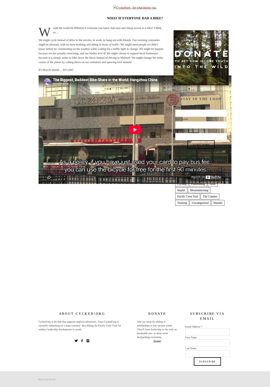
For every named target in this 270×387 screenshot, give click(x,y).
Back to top (46, 379)
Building (200, 177)
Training (182, 202)
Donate (157, 341)
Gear (212, 184)
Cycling (181, 184)
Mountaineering (199, 190)
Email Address (184, 107)
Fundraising (198, 184)
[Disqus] (102, 253)
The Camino (210, 196)
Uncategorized (200, 202)
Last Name (181, 130)
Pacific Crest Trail (187, 196)
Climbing (215, 177)
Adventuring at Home (190, 171)
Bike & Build (215, 171)
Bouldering (183, 177)
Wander (217, 202)
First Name (181, 119)
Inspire (181, 190)
